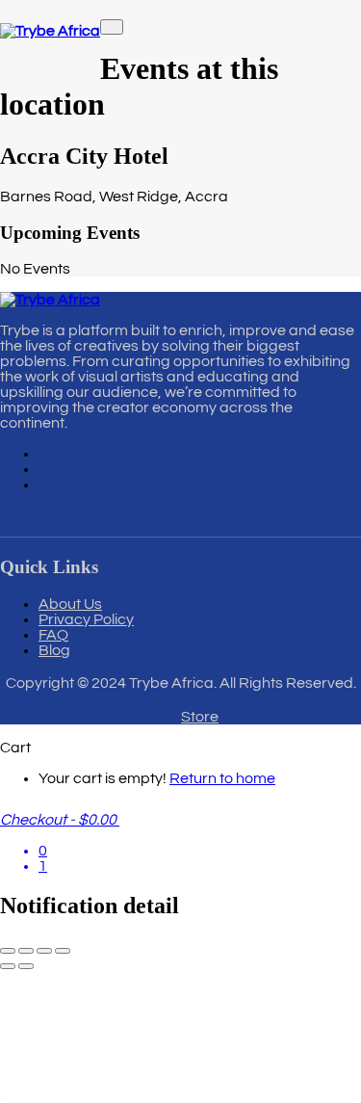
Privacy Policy (86, 619)
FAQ (53, 635)
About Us (70, 604)
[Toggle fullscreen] (26, 951)
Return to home (222, 778)
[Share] (44, 951)
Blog (54, 650)
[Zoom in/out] (7, 951)
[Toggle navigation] (111, 27)
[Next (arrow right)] (26, 966)
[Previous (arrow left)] (7, 966)
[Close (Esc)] (62, 951)
